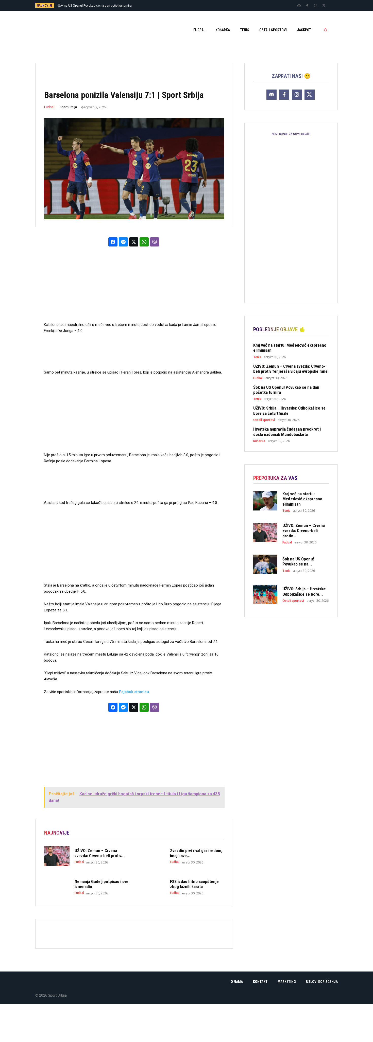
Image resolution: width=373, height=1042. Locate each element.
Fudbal (49, 107)
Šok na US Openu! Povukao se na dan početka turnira (286, 390)
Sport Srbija (68, 107)
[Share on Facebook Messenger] (123, 241)
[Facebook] (307, 5)
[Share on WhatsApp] (144, 241)
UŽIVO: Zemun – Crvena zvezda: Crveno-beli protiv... (100, 853)
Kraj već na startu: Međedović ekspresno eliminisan (302, 499)
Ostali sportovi (264, 419)
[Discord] (298, 5)
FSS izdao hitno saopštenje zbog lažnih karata (194, 884)
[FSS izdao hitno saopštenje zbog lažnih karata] (152, 887)
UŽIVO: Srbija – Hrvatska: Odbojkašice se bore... (304, 591)
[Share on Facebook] (112, 241)
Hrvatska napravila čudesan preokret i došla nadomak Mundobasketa (287, 432)
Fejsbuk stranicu (134, 692)
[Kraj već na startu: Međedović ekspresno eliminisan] (265, 500)
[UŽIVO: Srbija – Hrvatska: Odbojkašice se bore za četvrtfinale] (265, 594)
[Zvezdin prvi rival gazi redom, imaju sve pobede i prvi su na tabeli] (152, 856)
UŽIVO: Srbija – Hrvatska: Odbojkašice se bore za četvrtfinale (100, 5)
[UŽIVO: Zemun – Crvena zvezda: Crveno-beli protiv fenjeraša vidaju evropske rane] (57, 856)
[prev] (195, 5)
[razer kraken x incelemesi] (186, 1023)
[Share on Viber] (154, 241)
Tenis (257, 357)
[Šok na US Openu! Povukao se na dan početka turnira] (265, 564)
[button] (325, 30)
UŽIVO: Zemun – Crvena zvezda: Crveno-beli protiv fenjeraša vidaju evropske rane (290, 369)
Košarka (259, 441)
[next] (203, 5)
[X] (324, 5)
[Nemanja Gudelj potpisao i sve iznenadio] (57, 887)
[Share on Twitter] (133, 241)
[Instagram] (315, 5)
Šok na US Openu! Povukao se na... (298, 561)
